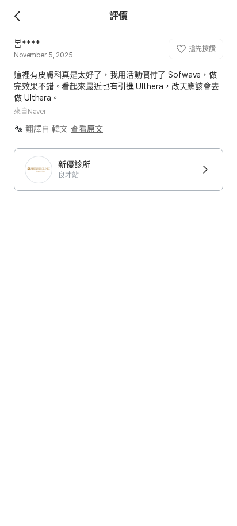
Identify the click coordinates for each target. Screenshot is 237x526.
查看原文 (87, 128)
